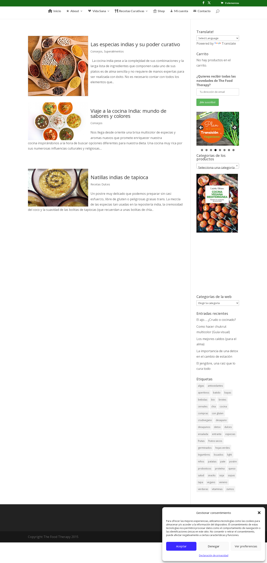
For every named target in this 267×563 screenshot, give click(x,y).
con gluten (217, 413)
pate (222, 461)
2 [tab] (206, 150)
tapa (200, 482)
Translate (229, 43)
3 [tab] (211, 150)
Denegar (214, 546)
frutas (201, 441)
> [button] (234, 128)
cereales (202, 406)
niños (201, 461)
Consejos (96, 51)
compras (203, 413)
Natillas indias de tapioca (119, 177)
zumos (230, 489)
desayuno (221, 420)
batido (216, 392)
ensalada (203, 434)
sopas (231, 475)
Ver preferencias (246, 546)
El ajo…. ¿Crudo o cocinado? (216, 320)
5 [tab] (220, 150)
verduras (203, 489)
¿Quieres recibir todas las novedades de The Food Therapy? (216, 80)
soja (221, 475)
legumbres (204, 454)
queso (232, 468)
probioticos (204, 468)
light (229, 454)
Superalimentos (114, 51)
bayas (227, 392)
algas (201, 385)
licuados (218, 454)
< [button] (201, 128)
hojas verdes (222, 447)
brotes (222, 399)
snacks (211, 475)
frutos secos (215, 441)
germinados (204, 447)
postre (233, 461)
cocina (223, 406)
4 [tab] (215, 150)
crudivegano (205, 420)
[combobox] (217, 166)
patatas (212, 461)
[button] (259, 513)
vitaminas (217, 489)
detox (217, 427)
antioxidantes (215, 385)
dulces (228, 427)
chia (213, 406)
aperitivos (203, 392)
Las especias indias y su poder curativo (135, 44)
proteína (220, 468)
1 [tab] (202, 150)
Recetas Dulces (100, 184)
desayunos (204, 427)
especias (230, 434)
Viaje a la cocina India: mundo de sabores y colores (128, 113)
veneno (223, 482)
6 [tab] (224, 150)
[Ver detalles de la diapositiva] (217, 129)
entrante (216, 434)
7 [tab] (229, 150)
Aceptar (181, 546)
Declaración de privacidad (213, 555)
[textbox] (218, 167)
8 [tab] (233, 150)
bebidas (202, 399)
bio (213, 399)
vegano (211, 482)
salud (201, 475)
